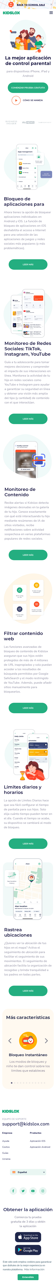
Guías (5, 1152)
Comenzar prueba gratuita (28, 87)
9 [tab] (35, 1082)
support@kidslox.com (25, 1123)
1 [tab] (11, 1082)
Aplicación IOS (37, 1140)
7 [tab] (29, 1082)
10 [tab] (38, 1082)
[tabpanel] (28, 1052)
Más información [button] (34, 1269)
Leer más (28, 264)
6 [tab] (26, 1082)
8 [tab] (32, 1082)
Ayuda (5, 1140)
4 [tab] (20, 1082)
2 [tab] (14, 1082)
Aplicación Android (40, 1146)
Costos (6, 1146)
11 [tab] (41, 1082)
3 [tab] (17, 1082)
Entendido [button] (28, 1277)
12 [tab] (44, 1082)
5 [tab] (23, 1082)
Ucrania (6, 1158)
